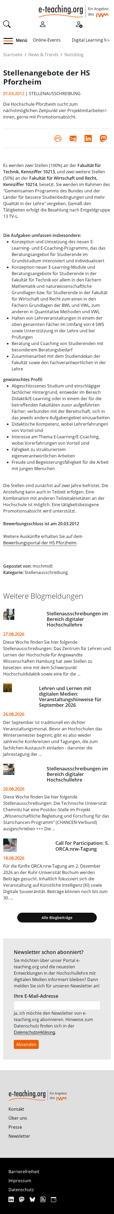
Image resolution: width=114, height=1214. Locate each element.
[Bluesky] (33, 1199)
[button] (10, 41)
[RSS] (43, 1199)
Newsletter (19, 1136)
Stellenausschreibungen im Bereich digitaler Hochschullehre (77, 619)
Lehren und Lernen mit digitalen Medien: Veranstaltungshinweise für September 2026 (70, 696)
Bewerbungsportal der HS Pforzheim (39, 543)
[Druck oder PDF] (57, 138)
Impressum (19, 1181)
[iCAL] (53, 1199)
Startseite (13, 55)
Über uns (17, 1118)
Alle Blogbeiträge (57, 917)
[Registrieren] (78, 24)
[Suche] (7, 24)
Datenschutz (21, 1190)
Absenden (26, 1044)
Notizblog (74, 55)
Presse (15, 1127)
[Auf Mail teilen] (73, 138)
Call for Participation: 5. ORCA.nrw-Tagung (82, 846)
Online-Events (47, 40)
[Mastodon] (22, 1199)
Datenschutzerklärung (34, 1032)
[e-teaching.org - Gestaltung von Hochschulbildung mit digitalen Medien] (73, 8)
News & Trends (43, 55)
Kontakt (16, 1109)
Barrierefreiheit (23, 1172)
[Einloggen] (42, 24)
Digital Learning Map (92, 40)
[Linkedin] (11, 1199)
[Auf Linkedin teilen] (88, 138)
